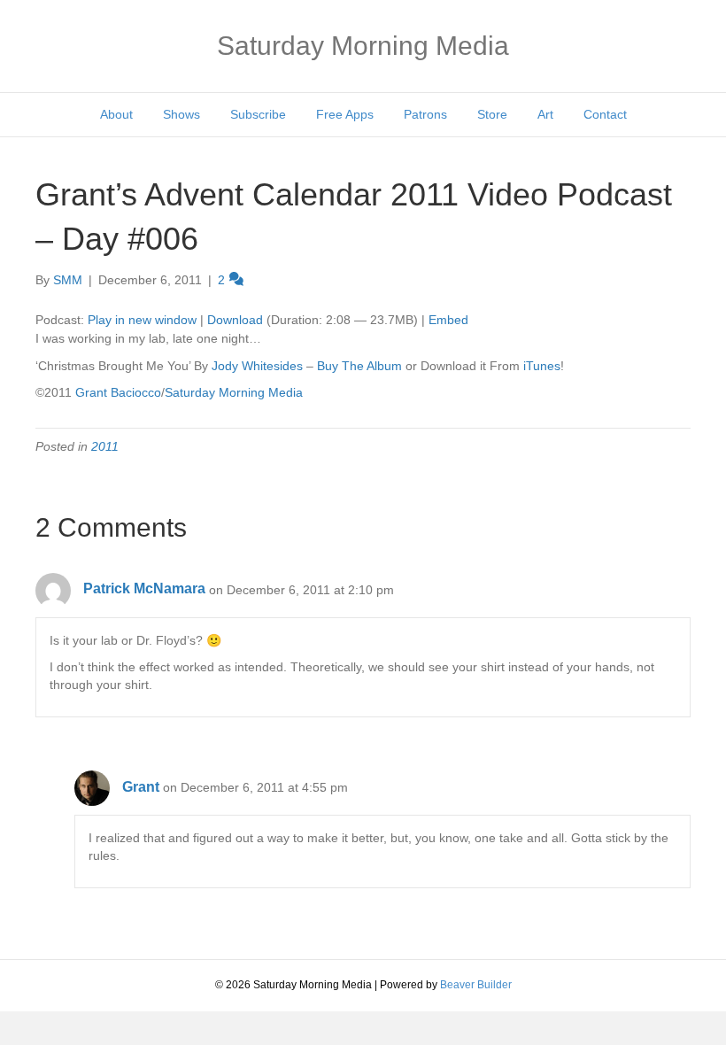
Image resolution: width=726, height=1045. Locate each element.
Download (235, 320)
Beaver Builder (476, 985)
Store (492, 114)
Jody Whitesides (257, 366)
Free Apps (345, 114)
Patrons (425, 114)
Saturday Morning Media (234, 392)
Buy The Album (359, 366)
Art (545, 114)
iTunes (541, 366)
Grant (140, 786)
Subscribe (258, 114)
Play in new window (142, 320)
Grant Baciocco (118, 392)
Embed (448, 320)
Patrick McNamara (144, 588)
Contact (605, 114)
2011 (105, 446)
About (116, 114)
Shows (181, 114)
